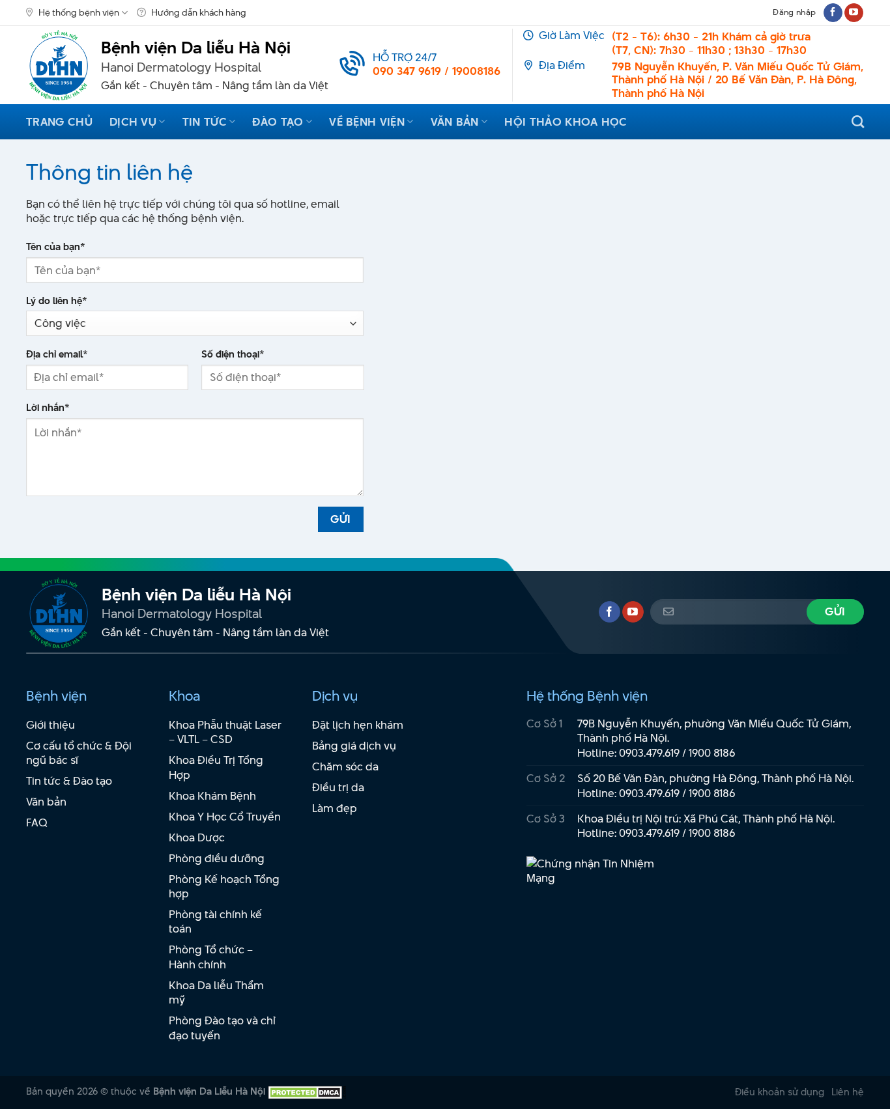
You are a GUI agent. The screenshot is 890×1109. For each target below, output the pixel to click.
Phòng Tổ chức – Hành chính (211, 957)
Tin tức (204, 122)
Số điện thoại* (233, 354)
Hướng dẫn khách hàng (198, 12)
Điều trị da (338, 787)
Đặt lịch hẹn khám (357, 725)
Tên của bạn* (55, 246)
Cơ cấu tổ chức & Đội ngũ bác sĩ (79, 753)
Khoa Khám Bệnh (212, 796)
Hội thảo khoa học (565, 122)
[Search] (858, 121)
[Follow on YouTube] (853, 12)
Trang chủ (59, 122)
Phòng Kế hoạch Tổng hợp (224, 886)
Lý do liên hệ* (56, 300)
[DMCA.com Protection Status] (305, 1091)
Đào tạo (277, 122)
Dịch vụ (132, 122)
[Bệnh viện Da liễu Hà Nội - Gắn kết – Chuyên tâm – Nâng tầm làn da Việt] (58, 65)
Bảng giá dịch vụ (354, 745)
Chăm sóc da (345, 766)
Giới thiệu (50, 725)
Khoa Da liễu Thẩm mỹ (216, 992)
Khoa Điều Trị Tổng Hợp (216, 767)
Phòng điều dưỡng (217, 858)
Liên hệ (847, 1092)
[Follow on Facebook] (833, 12)
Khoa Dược (197, 837)
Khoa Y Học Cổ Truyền (225, 816)
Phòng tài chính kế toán (215, 921)
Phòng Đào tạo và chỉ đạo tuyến (222, 1028)
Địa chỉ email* (57, 354)
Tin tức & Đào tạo (69, 781)
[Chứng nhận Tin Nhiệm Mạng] (598, 877)
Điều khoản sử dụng (779, 1092)
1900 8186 (712, 753)
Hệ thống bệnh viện (78, 12)
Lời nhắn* (48, 407)
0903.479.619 (649, 753)
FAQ (37, 822)
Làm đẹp (334, 808)
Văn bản (455, 122)
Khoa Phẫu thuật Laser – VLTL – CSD (225, 732)
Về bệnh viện (367, 122)
